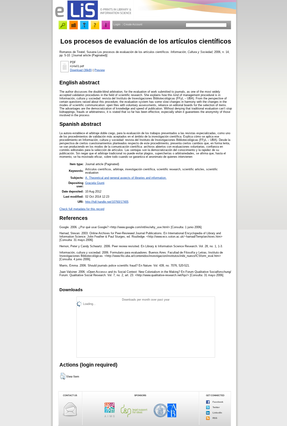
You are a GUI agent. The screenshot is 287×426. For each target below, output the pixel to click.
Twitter (216, 407)
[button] (62, 376)
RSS (214, 418)
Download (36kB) (81, 70)
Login (116, 24)
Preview (99, 70)
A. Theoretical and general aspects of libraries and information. (126, 177)
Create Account (133, 24)
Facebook (217, 402)
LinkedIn (217, 412)
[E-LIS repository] (93, 19)
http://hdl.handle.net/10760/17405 (106, 201)
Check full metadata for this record (81, 209)
